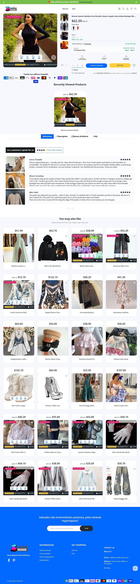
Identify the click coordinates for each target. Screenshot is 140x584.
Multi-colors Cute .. (87, 266)
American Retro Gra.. (121, 266)
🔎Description (61, 136)
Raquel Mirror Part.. (53, 312)
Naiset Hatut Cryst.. (53, 359)
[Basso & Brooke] (11, 8)
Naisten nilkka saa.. (52, 405)
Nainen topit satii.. (121, 405)
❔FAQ (94, 136)
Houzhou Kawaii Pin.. (87, 359)
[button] (3, 2)
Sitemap (107, 568)
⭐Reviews (47, 136)
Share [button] (76, 70)
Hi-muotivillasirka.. (87, 312)
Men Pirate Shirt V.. (18, 452)
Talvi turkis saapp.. (18, 405)
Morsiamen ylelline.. (121, 312)
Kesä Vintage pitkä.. (87, 405)
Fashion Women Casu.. (53, 452)
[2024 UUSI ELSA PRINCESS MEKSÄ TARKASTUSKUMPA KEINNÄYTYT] (87, 481)
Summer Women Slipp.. (87, 452)
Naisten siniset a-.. (18, 266)
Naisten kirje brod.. (121, 359)
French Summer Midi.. (18, 312)
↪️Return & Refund (79, 136)
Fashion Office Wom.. (53, 499)
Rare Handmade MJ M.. (121, 452)
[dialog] (123, 9)
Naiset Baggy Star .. (121, 499)
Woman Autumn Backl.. (70, 130)
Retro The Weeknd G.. (53, 266)
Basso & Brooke (17, 581)
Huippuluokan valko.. (19, 359)
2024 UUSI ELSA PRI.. (87, 499)
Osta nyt (120, 65)
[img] (42, 150)
